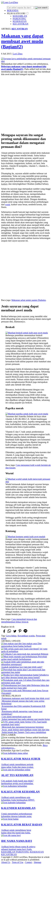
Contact (28, 862)
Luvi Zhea (17, 53)
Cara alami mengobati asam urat (16, 716)
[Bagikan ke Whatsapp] (9, 632)
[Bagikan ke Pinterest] (19, 632)
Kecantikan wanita (26, 635)
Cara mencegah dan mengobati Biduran (30, 654)
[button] (27, 13)
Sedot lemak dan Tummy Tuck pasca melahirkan (23, 732)
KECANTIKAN (20, 24)
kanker (4, 184)
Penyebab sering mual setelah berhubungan (24, 657)
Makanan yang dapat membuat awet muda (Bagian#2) (22, 41)
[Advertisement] (26, 104)
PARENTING (19, 18)
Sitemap (37, 862)
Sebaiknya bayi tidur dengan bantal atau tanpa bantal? (25, 676)
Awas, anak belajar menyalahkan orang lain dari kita (25, 729)
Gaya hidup (11, 635)
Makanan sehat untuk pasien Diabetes (28, 300)
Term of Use (17, 862)
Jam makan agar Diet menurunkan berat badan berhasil (21, 644)
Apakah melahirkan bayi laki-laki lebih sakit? (21, 667)
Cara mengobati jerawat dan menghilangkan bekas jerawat (19, 620)
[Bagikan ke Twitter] (14, 632)
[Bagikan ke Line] (25, 632)
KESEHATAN (20, 21)
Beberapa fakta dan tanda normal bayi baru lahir (25, 686)
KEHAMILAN (20, 16)
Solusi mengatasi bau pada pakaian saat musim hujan (25, 719)
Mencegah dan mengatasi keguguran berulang (22, 727)
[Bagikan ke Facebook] (4, 632)
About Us (5, 862)
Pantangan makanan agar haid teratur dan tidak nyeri (25, 698)
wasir (7, 204)
